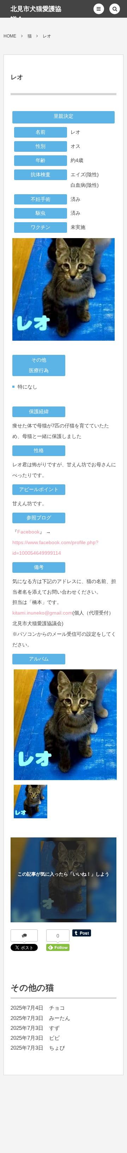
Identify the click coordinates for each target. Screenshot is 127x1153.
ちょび (57, 1048)
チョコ (57, 1008)
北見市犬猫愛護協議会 (36, 14)
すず (54, 1028)
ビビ (54, 1038)
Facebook (28, 532)
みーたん (59, 1018)
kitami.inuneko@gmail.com (42, 613)
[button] (98, 9)
